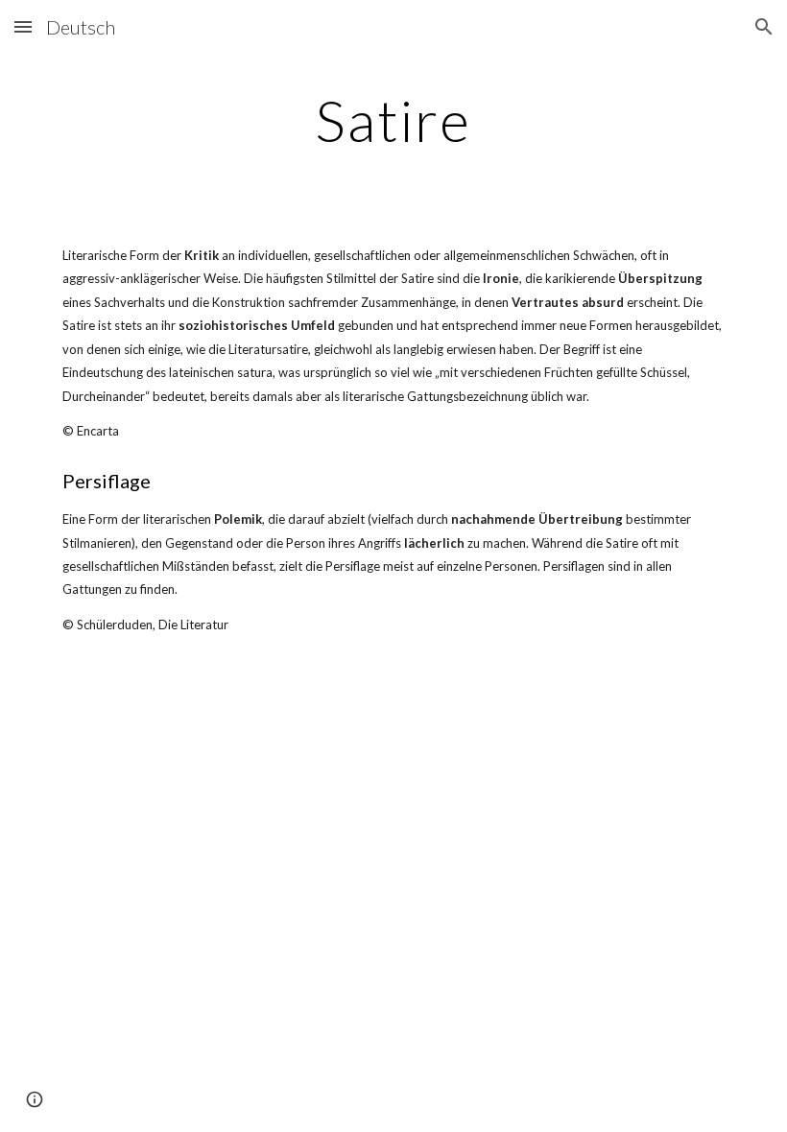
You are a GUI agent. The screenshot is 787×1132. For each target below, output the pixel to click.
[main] (394, 120)
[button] (23, 26)
